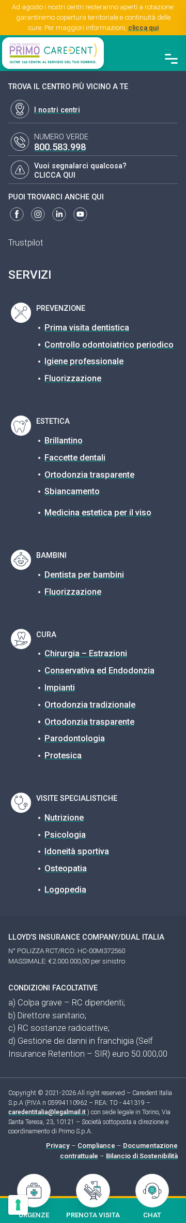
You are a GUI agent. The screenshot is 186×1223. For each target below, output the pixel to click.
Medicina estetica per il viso (97, 512)
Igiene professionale (83, 361)
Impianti (59, 688)
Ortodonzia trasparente (89, 475)
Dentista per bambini (84, 575)
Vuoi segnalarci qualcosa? (80, 166)
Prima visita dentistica (86, 328)
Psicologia (65, 835)
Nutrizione (64, 818)
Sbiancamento (72, 491)
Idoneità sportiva (76, 851)
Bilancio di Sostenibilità (142, 1156)
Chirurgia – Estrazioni (85, 653)
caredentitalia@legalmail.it (47, 1112)
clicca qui (143, 28)
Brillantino (63, 440)
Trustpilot (25, 243)
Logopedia (65, 890)
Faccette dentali (74, 458)
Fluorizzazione (72, 378)
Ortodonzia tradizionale (89, 705)
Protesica (63, 755)
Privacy (58, 1145)
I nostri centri (57, 110)
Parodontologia (74, 738)
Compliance (96, 1145)
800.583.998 (60, 147)
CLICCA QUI (54, 175)
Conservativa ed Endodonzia (99, 670)
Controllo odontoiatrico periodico (109, 345)
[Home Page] (53, 53)
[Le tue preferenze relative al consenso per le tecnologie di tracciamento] (18, 1205)
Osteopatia (65, 868)
